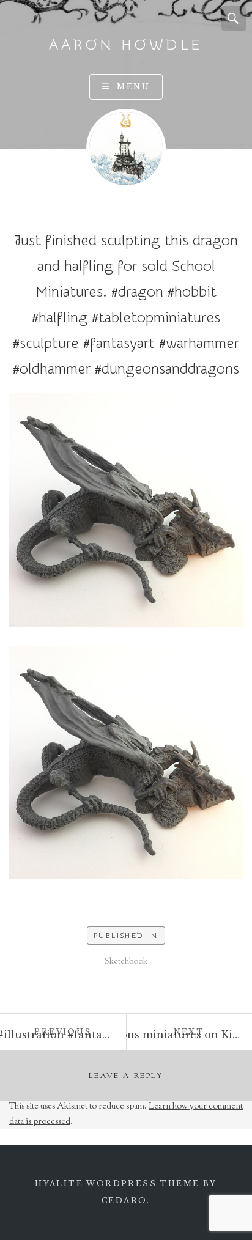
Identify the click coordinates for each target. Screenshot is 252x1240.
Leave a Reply (126, 1076)
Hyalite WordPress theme (117, 1183)
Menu (133, 86)
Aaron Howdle (126, 45)
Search (233, 18)
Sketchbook (126, 962)
